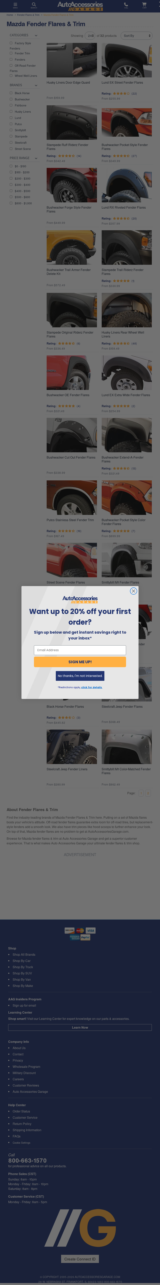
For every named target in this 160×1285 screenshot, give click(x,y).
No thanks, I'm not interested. (80, 676)
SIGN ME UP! (80, 662)
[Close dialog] (133, 591)
